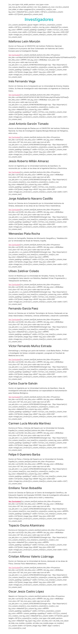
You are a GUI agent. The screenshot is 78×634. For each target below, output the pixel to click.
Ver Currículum (14, 55)
